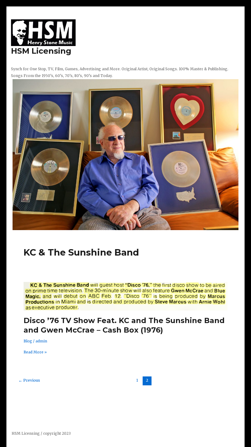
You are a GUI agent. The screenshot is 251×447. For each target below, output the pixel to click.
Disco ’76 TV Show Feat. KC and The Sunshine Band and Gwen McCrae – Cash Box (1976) (124, 325)
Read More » (35, 352)
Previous (29, 380)
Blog (28, 341)
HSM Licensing (41, 51)
